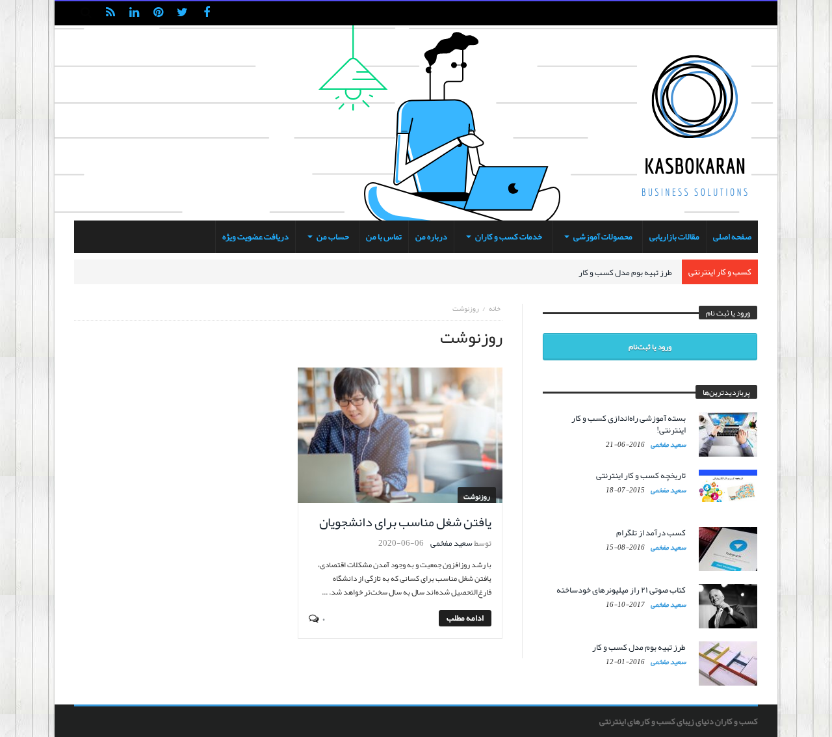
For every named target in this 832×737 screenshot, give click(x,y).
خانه (494, 308)
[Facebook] (206, 13)
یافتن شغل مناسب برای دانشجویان (405, 522)
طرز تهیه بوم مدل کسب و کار (625, 272)
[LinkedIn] (134, 13)
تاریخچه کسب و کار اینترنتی (641, 475)
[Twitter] (182, 13)
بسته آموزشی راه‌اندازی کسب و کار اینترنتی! (628, 424)
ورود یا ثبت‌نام (650, 347)
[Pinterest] (158, 13)
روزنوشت (476, 496)
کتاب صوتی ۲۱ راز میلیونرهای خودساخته (621, 590)
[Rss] (110, 13)
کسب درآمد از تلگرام (651, 532)
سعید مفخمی (451, 543)
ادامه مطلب (465, 618)
